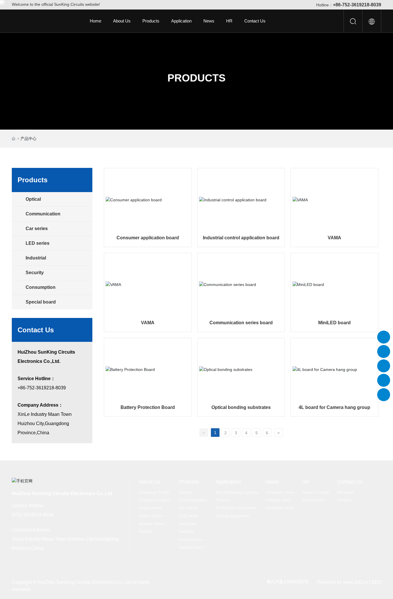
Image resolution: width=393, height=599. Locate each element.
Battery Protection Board (148, 407)
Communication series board (241, 322)
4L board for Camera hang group (334, 407)
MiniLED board (334, 322)
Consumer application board (148, 237)
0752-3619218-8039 (33, 514)
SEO (376, 582)
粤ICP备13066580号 (287, 581)
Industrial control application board (241, 237)
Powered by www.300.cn (342, 582)
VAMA (334, 237)
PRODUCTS (196, 78)
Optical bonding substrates (241, 407)
